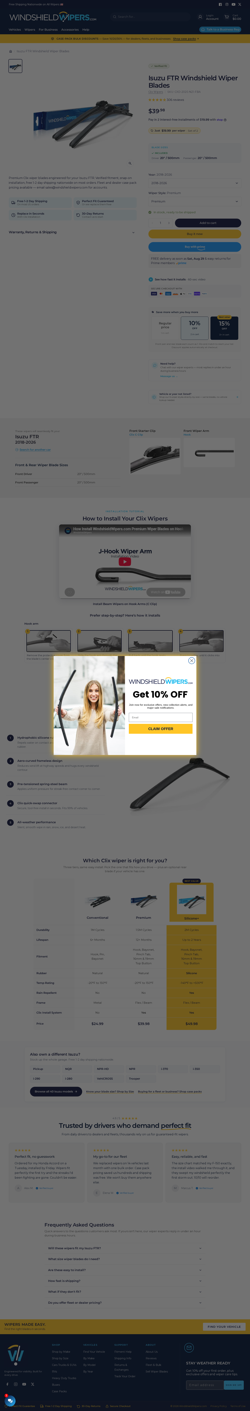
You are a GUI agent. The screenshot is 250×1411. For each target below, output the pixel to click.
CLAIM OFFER (160, 729)
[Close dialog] (192, 660)
